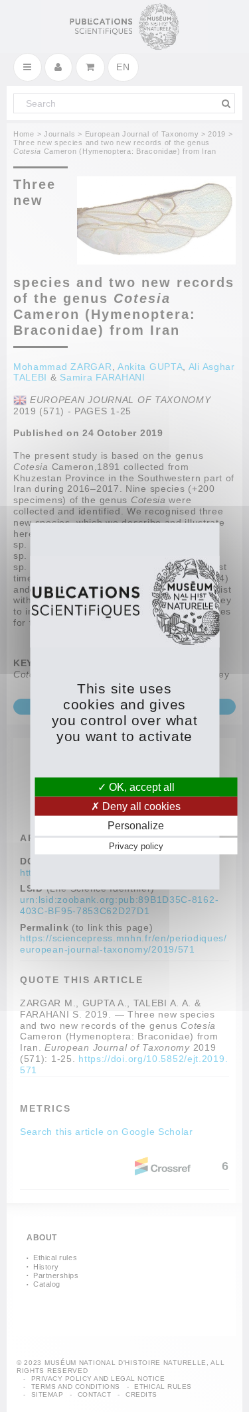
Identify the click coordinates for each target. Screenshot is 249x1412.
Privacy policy (136, 846)
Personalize (136, 825)
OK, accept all (140, 787)
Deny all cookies (140, 806)
